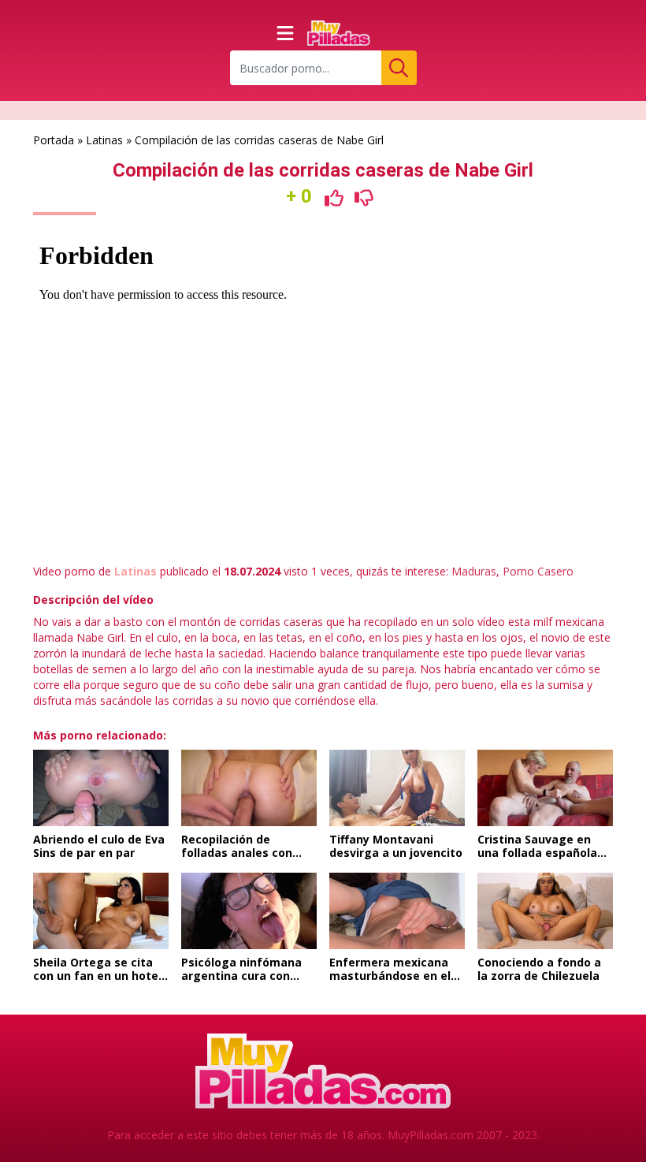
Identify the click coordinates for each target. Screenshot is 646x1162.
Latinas (104, 139)
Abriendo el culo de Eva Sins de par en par (99, 846)
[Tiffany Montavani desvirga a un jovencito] (397, 788)
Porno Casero (538, 571)
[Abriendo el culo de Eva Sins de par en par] (101, 788)
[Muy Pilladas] (338, 33)
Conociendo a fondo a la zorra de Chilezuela (539, 969)
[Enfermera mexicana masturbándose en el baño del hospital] (397, 911)
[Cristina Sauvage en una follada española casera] (545, 788)
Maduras (473, 571)
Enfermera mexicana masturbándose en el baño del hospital (390, 976)
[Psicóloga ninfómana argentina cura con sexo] (249, 911)
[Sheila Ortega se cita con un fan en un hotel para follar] (101, 911)
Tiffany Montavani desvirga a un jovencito (395, 846)
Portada (53, 139)
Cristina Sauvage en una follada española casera (537, 853)
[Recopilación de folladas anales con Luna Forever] (249, 788)
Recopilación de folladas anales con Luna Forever (236, 853)
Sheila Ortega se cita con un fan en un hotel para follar (97, 976)
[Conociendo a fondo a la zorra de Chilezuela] (545, 911)
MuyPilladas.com (430, 1134)
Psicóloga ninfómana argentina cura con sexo (241, 976)
